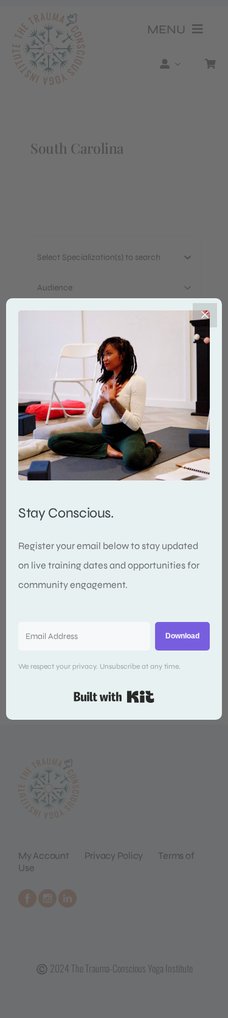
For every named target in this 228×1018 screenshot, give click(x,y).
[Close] (205, 315)
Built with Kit (114, 697)
